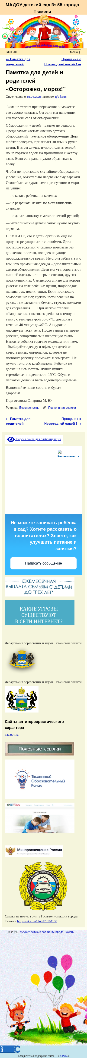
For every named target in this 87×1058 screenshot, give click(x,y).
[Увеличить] (76, 643)
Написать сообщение (43, 563)
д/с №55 (61, 96)
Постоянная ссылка (62, 407)
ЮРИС (63, 1056)
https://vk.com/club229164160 (37, 921)
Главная (11, 51)
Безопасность (29, 407)
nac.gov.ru (12, 734)
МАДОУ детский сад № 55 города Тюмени (42, 7)
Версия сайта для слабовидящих (38, 439)
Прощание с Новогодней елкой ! (62, 61)
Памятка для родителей (18, 61)
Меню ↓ (75, 52)
